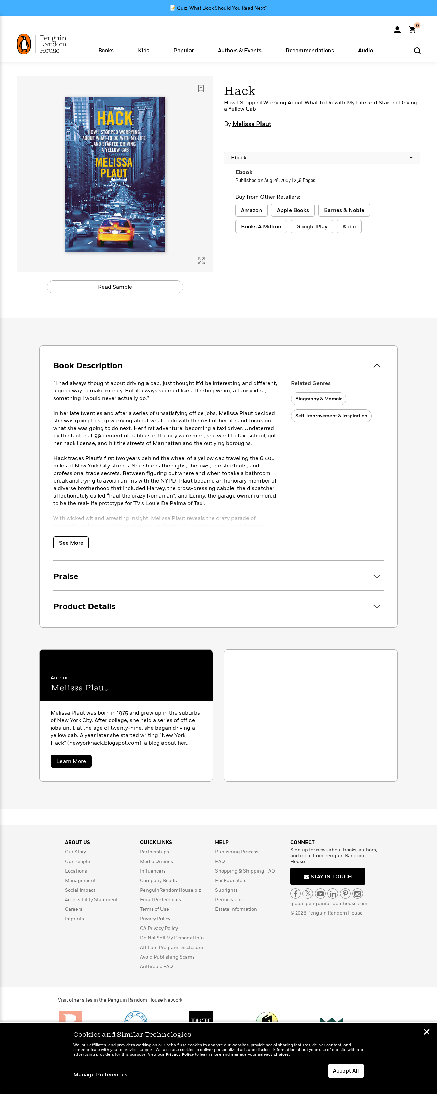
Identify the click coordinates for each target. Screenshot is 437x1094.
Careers (73, 909)
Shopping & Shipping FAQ (245, 871)
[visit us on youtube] (320, 893)
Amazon (251, 210)
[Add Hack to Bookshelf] (201, 88)
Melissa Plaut (251, 124)
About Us (77, 842)
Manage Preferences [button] (100, 1074)
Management (80, 880)
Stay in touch (330, 876)
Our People (77, 861)
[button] (106, 50)
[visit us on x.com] (307, 893)
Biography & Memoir (318, 398)
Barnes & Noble (344, 210)
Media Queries (156, 861)
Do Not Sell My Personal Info (172, 938)
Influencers (153, 871)
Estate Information (236, 909)
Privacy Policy (155, 919)
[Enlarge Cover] (201, 260)
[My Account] (397, 27)
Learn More (74, 762)
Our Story (75, 852)
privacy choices (273, 1054)
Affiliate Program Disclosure (171, 947)
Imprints (74, 919)
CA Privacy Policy (159, 928)
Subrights (226, 890)
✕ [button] (427, 1032)
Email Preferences (160, 899)
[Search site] (417, 50)
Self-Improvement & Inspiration (331, 416)
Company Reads (158, 880)
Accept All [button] (346, 1071)
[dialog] (218, 1058)
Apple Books (293, 210)
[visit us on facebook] (295, 893)
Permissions (229, 899)
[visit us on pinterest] (345, 893)
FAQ (220, 861)
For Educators (230, 880)
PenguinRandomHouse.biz (170, 890)
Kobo (349, 226)
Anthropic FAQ (156, 966)
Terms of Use (154, 909)
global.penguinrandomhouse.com (328, 903)
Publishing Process (236, 852)
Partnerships (154, 852)
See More (71, 543)
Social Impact (80, 890)
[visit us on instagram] (357, 893)
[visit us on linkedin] (332, 893)
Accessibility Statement (91, 899)
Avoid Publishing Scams (167, 957)
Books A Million (261, 226)
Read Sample (115, 287)
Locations (76, 871)
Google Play (311, 226)
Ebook (322, 157)
